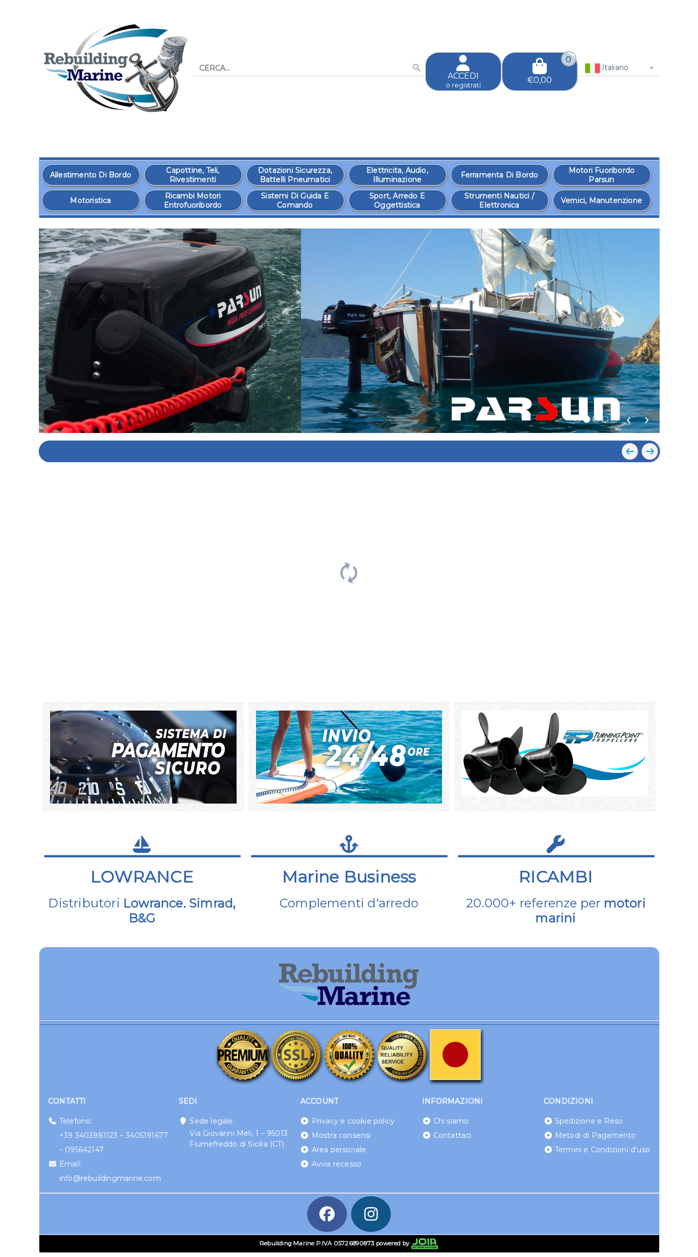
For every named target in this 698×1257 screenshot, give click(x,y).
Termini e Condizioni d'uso (602, 1149)
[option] (91, 175)
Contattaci (452, 1135)
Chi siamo (451, 1121)
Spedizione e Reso (589, 1121)
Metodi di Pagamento (595, 1135)
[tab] (577, 419)
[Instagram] (371, 1214)
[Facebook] (327, 1214)
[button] (629, 420)
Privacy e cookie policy (353, 1121)
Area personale (339, 1149)
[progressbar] (349, 571)
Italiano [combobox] (614, 67)
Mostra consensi (341, 1135)
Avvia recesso (337, 1164)
